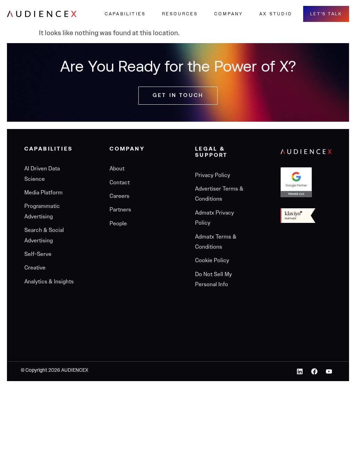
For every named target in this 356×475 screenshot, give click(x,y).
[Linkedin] (299, 371)
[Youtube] (328, 371)
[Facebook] (314, 371)
